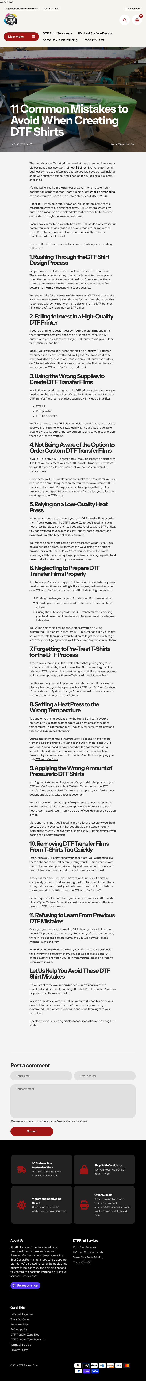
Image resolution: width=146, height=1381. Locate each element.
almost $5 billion (76, 167)
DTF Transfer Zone (28, 1365)
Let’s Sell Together (21, 1314)
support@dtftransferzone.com (22, 8)
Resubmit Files (19, 1324)
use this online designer (49, 483)
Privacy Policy (19, 1350)
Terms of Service (20, 1344)
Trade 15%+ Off (82, 1262)
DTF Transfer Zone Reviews (27, 1339)
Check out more (39, 1021)
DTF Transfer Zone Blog (25, 1334)
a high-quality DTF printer (95, 351)
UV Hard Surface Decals (88, 1252)
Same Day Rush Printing (88, 1257)
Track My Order (20, 1319)
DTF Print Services (84, 1247)
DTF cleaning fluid (70, 423)
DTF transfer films (46, 759)
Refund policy (19, 1329)
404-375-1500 (51, 8)
